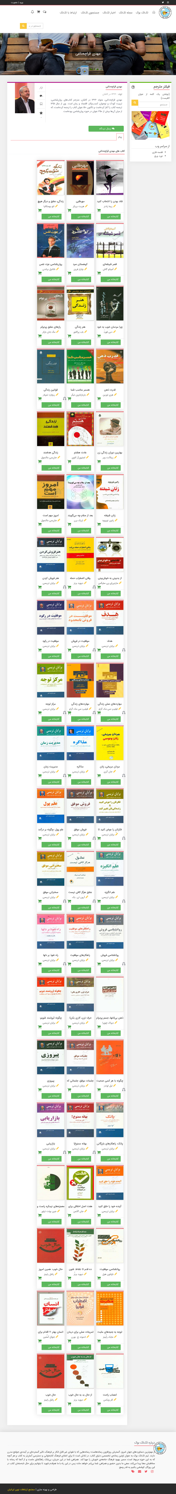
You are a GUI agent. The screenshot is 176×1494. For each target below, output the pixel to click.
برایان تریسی (49, 583)
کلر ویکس (108, 1400)
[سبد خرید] (38, 12)
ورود (21, 2)
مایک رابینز (108, 1337)
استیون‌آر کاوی (78, 457)
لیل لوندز (108, 1086)
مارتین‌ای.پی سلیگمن (108, 583)
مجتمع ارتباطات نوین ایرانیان (21, 1489)
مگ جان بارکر (48, 332)
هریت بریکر (78, 206)
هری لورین (108, 395)
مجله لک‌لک (125, 12)
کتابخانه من (112, 216)
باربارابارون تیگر (78, 395)
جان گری (108, 772)
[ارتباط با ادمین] (44, 12)
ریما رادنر (108, 206)
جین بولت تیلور (48, 1211)
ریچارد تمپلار (49, 395)
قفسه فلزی (157, 152)
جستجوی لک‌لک (90, 12)
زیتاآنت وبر (108, 457)
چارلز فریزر (79, 269)
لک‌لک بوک (142, 12)
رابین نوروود (108, 520)
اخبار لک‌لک (109, 12)
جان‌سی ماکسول (49, 457)
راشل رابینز (49, 1274)
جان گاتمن (78, 1211)
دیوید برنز (78, 583)
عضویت (14, 2)
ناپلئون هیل (108, 1274)
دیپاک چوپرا (108, 1023)
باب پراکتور (78, 332)
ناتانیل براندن (48, 269)
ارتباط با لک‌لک (68, 12)
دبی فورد (108, 332)
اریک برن (78, 520)
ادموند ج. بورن (78, 1337)
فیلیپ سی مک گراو (108, 709)
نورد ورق (158, 156)
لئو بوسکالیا (49, 206)
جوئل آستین (49, 1337)
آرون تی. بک (78, 897)
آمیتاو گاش (108, 269)
